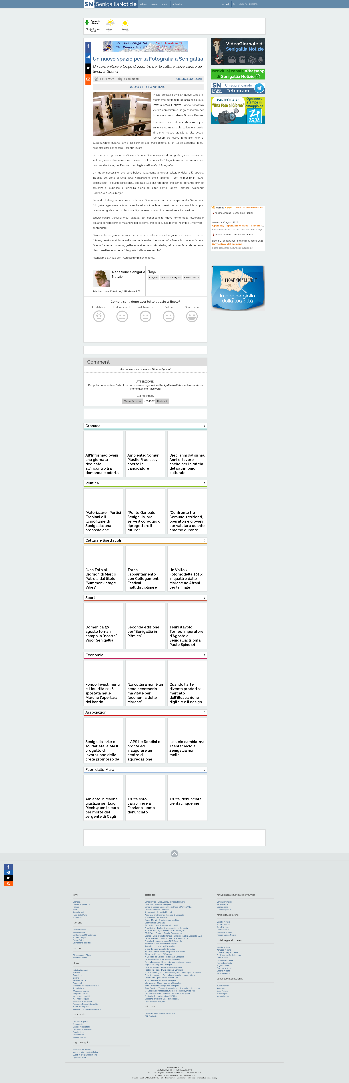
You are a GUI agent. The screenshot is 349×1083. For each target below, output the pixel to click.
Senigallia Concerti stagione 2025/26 (160, 996)
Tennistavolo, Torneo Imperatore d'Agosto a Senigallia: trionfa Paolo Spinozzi (186, 636)
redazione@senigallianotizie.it (86, 986)
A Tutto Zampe (79, 938)
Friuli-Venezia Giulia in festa (229, 955)
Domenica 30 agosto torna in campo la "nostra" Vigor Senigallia (101, 633)
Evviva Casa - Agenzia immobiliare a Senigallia (165, 930)
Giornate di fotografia (171, 277)
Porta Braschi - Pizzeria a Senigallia (160, 980)
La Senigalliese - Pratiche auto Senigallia (162, 959)
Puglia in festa (223, 965)
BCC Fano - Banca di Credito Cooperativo (163, 933)
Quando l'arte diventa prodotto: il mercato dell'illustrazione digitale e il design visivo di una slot (186, 695)
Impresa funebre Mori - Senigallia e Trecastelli (165, 951)
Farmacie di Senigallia (82, 1001)
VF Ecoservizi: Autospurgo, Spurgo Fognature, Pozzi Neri (170, 991)
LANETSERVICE (152, 1078)
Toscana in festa (224, 968)
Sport (75, 910)
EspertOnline (78, 940)
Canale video (78, 1032)
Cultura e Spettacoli (189, 78)
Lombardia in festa (225, 960)
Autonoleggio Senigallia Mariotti (158, 912)
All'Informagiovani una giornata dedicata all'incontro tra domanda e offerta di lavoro (102, 466)
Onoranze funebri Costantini (157, 910)
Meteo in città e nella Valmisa (85, 1052)
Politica (76, 907)
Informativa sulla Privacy (207, 1078)
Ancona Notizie (223, 924)
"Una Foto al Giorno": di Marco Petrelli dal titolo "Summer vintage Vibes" (100, 579)
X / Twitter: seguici (81, 999)
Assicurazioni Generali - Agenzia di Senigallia (164, 915)
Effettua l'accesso (132, 401)
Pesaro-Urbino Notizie (226, 935)
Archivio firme (79, 988)
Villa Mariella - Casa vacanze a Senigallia (162, 983)
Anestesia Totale (80, 958)
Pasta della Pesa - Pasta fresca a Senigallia (164, 970)
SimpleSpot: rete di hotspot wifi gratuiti (161, 925)
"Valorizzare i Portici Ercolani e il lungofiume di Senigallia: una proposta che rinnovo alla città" (103, 523)
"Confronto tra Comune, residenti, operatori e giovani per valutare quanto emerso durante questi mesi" (187, 523)
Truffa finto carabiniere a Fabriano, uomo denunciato (141, 805)
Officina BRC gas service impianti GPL (162, 978)
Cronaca (76, 902)
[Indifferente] (145, 316)
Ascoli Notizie (222, 927)
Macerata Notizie (224, 932)
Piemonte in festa (224, 963)
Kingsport (221, 988)
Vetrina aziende (79, 980)
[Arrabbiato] (99, 316)
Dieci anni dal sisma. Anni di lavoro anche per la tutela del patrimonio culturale (187, 464)
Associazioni (78, 912)
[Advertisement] (238, 150)
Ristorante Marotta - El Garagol (158, 954)
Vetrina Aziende (79, 930)
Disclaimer (181, 1078)
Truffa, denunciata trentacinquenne (185, 801)
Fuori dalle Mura (80, 915)
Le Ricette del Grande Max (84, 935)
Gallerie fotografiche (81, 1027)
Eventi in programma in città (85, 1055)
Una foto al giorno (80, 1021)
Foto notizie (78, 1024)
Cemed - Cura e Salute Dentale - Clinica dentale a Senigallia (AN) (173, 936)
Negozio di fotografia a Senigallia (159, 964)
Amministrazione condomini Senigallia (161, 944)
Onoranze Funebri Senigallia (85, 1004)
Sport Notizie (222, 991)
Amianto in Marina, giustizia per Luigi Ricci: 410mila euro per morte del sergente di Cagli (102, 808)
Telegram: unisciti (80, 993)
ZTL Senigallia (151, 1016)
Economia (77, 917)
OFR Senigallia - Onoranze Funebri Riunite (163, 967)
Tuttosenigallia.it (224, 910)
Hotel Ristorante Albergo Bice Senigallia (162, 986)
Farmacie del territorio (82, 1049)
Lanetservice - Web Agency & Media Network (165, 902)
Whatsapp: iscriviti (81, 991)
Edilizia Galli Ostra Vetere (156, 917)
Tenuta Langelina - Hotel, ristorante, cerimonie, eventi (168, 962)
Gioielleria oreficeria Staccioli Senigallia (161, 999)
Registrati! (162, 401)
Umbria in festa (223, 971)
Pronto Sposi (222, 993)
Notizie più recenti (80, 970)
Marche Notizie (223, 922)
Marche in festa (223, 947)
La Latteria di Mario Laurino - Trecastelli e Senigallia (167, 993)
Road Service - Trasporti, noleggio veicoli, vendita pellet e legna (172, 988)
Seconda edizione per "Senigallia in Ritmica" (143, 631)
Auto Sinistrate (223, 986)
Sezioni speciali (79, 1037)
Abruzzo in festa (224, 950)
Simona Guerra (191, 277)
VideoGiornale (79, 932)
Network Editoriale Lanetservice (87, 1009)
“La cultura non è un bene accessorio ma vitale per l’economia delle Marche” (145, 693)
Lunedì (125, 30)
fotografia (154, 277)
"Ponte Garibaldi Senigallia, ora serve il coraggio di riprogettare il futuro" (144, 521)
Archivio (76, 972)
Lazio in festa (222, 958)
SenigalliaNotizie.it (224, 902)
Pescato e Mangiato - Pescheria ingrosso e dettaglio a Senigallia (173, 972)
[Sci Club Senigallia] (145, 51)
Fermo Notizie (223, 930)
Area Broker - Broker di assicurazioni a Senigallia (166, 928)
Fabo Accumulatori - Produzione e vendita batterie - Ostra (170, 975)
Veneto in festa (223, 973)
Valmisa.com (222, 907)
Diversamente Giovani (82, 955)
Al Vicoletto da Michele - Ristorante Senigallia (164, 957)
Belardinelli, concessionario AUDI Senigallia (163, 941)
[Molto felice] (192, 316)
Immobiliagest (223, 996)
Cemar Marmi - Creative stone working (162, 920)
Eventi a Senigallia (81, 1007)
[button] (226, 4)
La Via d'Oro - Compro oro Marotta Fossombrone (166, 938)
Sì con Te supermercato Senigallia (160, 949)
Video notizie (78, 1035)
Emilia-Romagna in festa (227, 952)
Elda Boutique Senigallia (155, 1001)
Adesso (109, 30)
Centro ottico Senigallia (155, 923)
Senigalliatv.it (222, 904)
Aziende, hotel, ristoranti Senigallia (159, 946)
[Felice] (169, 316)
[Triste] (122, 316)
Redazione (77, 975)
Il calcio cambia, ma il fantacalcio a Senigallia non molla (186, 748)
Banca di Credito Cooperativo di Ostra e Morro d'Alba (168, 907)
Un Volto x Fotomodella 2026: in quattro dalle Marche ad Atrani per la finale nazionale (186, 581)
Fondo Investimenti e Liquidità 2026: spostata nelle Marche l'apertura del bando (102, 693)
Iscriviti (76, 978)
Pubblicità (191, 1078)
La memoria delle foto (82, 943)
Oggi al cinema (79, 1057)
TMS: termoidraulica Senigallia (158, 904)
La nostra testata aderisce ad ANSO (160, 1013)
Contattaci (77, 983)
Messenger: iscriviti (81, 996)
